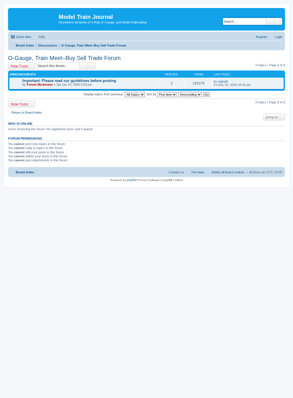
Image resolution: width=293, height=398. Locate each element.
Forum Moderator (40, 84)
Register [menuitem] (262, 37)
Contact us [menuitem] (176, 172)
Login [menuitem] (278, 37)
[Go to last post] (230, 81)
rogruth (223, 81)
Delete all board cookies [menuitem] (228, 172)
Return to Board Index (26, 112)
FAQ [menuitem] (42, 37)
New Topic (19, 66)
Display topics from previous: (104, 94)
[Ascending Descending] (190, 94)
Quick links (23, 37)
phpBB (131, 180)
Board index (25, 172)
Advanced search (278, 21)
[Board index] (34, 18)
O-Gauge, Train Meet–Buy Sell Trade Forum (64, 58)
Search (270, 21)
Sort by (151, 94)
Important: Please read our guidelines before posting (69, 81)
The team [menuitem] (197, 172)
